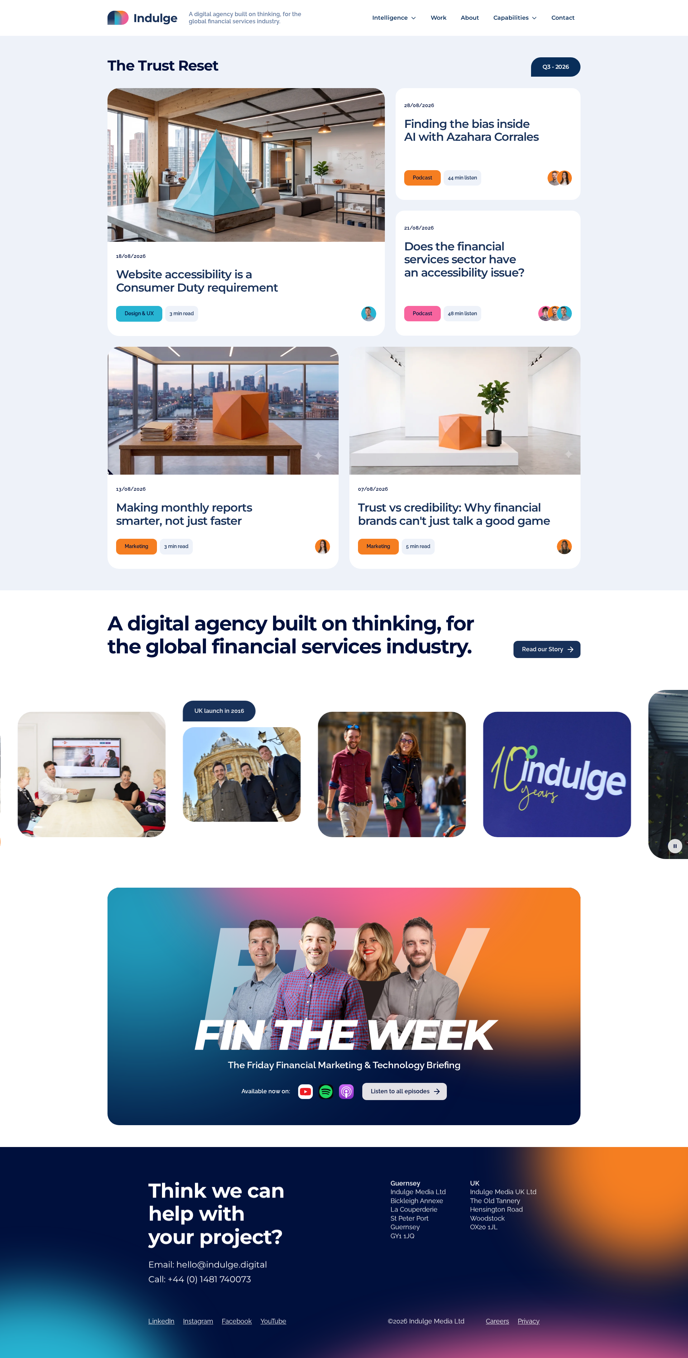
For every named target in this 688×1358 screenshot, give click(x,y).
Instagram (198, 1321)
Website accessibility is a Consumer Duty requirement (197, 280)
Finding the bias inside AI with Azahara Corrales (471, 130)
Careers (497, 1321)
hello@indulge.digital (221, 1264)
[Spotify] (326, 1091)
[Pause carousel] (675, 846)
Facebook (237, 1321)
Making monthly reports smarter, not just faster (184, 513)
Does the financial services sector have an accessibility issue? (464, 259)
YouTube (273, 1321)
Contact (563, 17)
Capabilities (511, 17)
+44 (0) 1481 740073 (209, 1279)
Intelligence (390, 17)
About (470, 17)
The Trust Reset (163, 65)
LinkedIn (161, 1321)
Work (438, 17)
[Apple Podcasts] (346, 1091)
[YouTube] (305, 1091)
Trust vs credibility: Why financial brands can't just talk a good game (454, 513)
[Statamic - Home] (142, 18)
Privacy (529, 1321)
